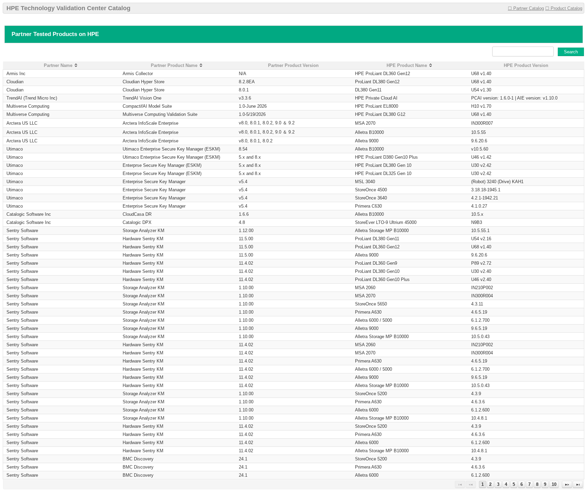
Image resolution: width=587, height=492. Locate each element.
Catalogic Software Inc (28, 214)
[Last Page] (578, 484)
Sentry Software (22, 230)
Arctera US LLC (21, 123)
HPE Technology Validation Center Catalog (68, 8)
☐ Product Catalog (563, 8)
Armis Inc (15, 73)
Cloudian (14, 81)
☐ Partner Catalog (526, 8)
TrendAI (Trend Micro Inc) (31, 98)
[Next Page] (567, 484)
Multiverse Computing (27, 106)
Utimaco (14, 149)
